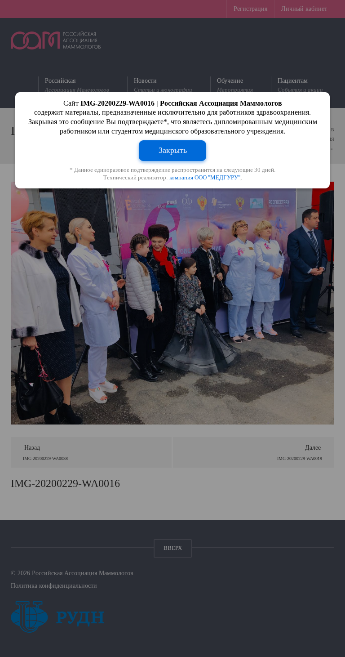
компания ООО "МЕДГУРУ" (204, 177)
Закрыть (173, 150)
